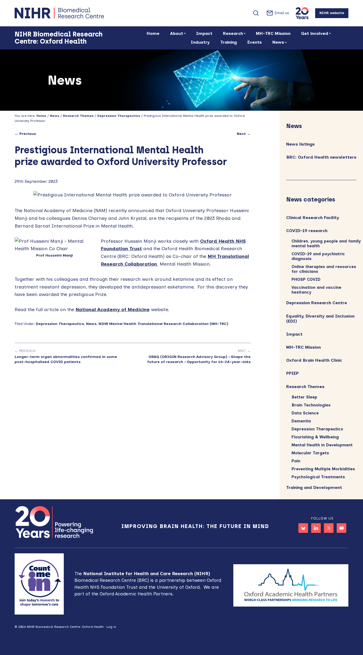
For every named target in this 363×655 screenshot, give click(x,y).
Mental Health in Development (322, 445)
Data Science (305, 413)
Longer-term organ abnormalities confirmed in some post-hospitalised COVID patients (66, 359)
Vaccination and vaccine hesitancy (316, 290)
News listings (300, 144)
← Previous (25, 133)
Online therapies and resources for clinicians (324, 269)
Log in (111, 627)
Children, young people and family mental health (326, 243)
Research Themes (305, 386)
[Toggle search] (256, 13)
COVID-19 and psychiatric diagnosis (318, 256)
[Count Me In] (39, 583)
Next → (244, 133)
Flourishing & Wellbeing (315, 437)
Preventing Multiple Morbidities (323, 469)
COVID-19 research (306, 230)
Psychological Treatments (318, 477)
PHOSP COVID (306, 279)
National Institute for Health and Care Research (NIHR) (146, 573)
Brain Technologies (311, 405)
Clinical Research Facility (312, 217)
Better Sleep (304, 397)
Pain (296, 461)
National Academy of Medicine (112, 309)
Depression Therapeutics (60, 324)
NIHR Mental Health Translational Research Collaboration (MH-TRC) (163, 324)
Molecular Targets (310, 453)
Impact (294, 334)
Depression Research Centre (316, 302)
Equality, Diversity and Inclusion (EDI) (320, 319)
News (91, 324)
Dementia (301, 421)
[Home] (78, 13)
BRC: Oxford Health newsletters (321, 157)
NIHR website (331, 13)
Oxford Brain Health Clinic (314, 360)
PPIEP (292, 373)
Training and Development (314, 487)
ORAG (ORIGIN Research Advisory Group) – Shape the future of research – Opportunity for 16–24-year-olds (198, 359)
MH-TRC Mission (303, 347)
